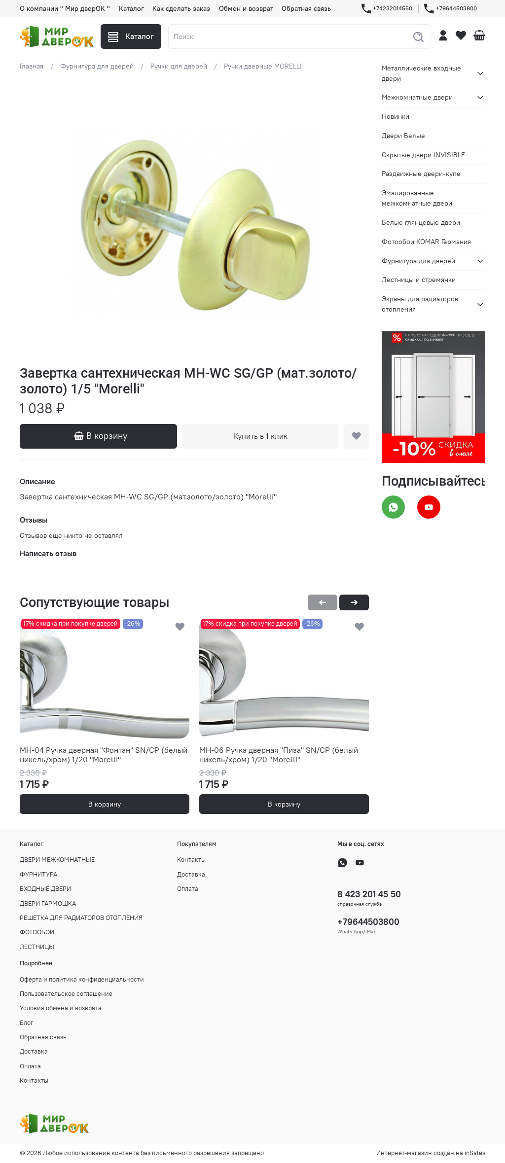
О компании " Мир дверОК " (65, 8)
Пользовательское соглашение (66, 993)
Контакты (191, 859)
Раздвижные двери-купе (421, 173)
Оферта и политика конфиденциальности (82, 979)
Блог (27, 1022)
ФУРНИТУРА (38, 874)
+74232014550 (392, 8)
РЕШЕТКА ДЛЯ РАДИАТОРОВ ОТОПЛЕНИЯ (81, 917)
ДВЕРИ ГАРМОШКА (48, 903)
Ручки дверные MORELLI (263, 66)
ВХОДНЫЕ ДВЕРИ (45, 888)
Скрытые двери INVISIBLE (423, 154)
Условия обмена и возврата (61, 1008)
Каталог (131, 8)
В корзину (104, 804)
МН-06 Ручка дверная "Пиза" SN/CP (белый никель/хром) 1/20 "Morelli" (278, 755)
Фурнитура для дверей (97, 66)
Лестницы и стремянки (419, 279)
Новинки (395, 116)
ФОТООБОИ (37, 932)
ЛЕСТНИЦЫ (37, 947)
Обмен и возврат (246, 8)
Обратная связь (306, 8)
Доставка (191, 874)
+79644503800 (456, 8)
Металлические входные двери (421, 73)
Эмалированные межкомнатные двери (417, 198)
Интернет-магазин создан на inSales (430, 1153)
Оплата (187, 888)
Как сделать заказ (181, 8)
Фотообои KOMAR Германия (426, 241)
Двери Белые (403, 135)
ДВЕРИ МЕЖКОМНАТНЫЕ (57, 859)
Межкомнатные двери (417, 97)
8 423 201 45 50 (369, 894)
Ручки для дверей (178, 66)
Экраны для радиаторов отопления (420, 304)
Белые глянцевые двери (421, 222)
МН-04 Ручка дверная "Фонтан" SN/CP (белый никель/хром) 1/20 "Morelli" (103, 755)
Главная (31, 66)
